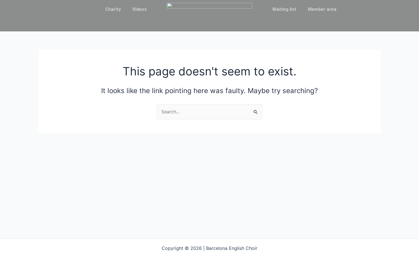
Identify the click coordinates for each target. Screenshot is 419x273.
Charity (113, 9)
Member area (322, 9)
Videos (139, 9)
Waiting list (284, 9)
